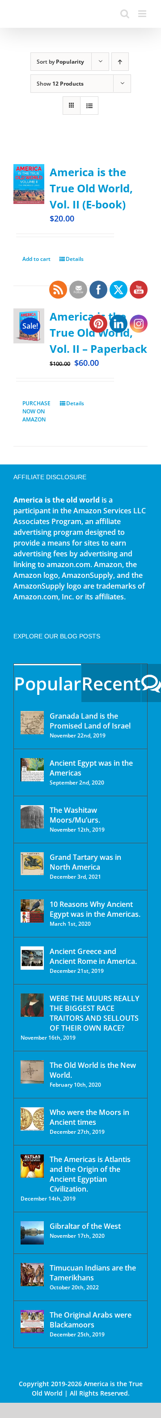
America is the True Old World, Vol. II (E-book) (91, 188)
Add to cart (36, 259)
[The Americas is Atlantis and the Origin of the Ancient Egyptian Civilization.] (32, 1166)
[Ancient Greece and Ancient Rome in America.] (32, 958)
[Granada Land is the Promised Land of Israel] (32, 722)
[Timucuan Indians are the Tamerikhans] (32, 1274)
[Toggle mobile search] (124, 13)
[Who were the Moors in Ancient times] (32, 1119)
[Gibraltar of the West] (32, 1233)
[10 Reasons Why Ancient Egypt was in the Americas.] (32, 911)
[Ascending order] (120, 61)
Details (75, 259)
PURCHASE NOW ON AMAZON (36, 411)
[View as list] (89, 105)
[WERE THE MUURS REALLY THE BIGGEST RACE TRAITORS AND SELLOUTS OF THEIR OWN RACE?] (32, 1005)
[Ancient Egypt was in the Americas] (32, 769)
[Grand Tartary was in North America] (32, 863)
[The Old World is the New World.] (32, 1072)
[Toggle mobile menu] (143, 13)
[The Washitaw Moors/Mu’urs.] (32, 816)
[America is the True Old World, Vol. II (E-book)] (28, 184)
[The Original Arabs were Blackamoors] (32, 1321)
